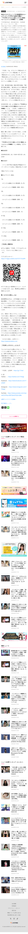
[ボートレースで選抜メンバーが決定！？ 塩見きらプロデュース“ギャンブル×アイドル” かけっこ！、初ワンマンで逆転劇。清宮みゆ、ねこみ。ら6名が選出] (5, 620)
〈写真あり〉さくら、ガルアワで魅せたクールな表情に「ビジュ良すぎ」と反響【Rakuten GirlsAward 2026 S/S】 (18, 808)
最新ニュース (5, 646)
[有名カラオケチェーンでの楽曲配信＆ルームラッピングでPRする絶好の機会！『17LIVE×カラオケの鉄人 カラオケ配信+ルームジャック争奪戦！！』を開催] (14, 58)
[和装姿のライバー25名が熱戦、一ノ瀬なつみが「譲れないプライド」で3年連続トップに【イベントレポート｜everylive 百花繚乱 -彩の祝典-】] (5, 514)
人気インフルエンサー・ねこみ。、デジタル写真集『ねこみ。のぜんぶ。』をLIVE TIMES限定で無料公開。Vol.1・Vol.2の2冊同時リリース (18, 476)
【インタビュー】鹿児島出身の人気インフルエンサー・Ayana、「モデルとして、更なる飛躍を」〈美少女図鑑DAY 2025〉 (19, 784)
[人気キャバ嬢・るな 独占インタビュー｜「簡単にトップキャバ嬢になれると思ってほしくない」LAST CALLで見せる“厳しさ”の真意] (5, 834)
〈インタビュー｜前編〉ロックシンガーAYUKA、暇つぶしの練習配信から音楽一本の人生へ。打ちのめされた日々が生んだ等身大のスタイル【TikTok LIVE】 (19, 461)
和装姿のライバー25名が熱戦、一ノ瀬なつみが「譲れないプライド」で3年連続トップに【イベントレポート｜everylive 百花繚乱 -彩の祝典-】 (18, 516)
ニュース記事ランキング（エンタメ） (12, 762)
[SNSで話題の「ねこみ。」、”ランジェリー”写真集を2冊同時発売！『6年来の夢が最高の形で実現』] (5, 796)
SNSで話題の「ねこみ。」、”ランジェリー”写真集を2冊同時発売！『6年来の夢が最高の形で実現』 (19, 796)
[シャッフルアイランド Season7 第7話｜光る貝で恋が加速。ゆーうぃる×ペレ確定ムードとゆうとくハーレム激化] (5, 820)
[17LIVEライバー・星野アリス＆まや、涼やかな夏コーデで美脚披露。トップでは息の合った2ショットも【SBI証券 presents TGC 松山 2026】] (5, 737)
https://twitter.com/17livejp (16, 377)
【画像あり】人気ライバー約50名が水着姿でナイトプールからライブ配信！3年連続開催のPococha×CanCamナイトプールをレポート (19, 608)
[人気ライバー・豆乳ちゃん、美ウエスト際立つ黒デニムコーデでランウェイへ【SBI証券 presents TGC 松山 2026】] (5, 750)
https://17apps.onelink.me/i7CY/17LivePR (13, 258)
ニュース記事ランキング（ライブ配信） (13, 437)
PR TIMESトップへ (6, 403)
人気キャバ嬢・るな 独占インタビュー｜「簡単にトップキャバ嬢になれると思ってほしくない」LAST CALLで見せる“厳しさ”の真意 (19, 835)
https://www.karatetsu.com (9, 341)
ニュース (3, 11)
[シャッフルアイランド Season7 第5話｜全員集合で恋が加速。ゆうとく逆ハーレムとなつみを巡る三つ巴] (5, 890)
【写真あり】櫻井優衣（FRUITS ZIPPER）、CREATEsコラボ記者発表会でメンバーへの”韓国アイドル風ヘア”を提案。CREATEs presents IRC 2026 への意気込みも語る (19, 850)
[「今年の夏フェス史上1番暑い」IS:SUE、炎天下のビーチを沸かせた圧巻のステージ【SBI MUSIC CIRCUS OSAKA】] (5, 769)
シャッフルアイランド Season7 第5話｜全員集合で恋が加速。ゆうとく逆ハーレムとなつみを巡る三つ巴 (18, 890)
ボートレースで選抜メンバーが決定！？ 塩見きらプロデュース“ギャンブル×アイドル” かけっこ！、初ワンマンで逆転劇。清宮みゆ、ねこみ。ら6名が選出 (19, 622)
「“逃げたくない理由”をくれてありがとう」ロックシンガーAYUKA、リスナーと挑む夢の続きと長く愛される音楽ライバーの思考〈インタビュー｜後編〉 (19, 446)
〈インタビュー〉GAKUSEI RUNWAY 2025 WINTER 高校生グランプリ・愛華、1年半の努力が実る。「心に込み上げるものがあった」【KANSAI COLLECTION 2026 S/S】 (18, 866)
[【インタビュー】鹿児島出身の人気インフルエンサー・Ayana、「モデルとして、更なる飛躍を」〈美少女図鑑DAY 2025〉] (5, 782)
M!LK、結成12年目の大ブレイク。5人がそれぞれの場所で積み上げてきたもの (18, 879)
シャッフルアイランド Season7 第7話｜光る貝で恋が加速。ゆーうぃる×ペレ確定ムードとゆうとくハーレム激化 (18, 821)
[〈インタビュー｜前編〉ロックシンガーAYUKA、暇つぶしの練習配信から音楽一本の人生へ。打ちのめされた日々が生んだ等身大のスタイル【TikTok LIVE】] (5, 459)
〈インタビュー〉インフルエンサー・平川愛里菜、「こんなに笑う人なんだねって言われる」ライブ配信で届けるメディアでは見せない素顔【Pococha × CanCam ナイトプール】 (18, 682)
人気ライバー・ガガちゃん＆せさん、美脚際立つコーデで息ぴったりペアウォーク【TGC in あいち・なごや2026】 (18, 579)
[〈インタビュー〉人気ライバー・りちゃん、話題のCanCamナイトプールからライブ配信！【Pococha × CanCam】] (5, 710)
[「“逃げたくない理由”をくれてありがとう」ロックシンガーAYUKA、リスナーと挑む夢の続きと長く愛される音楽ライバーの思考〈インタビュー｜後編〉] (5, 444)
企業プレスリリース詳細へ (8, 399)
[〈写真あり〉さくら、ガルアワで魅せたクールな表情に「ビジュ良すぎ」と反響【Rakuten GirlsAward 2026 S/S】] (5, 807)
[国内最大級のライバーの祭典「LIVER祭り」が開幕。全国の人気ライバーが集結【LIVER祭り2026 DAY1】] (5, 653)
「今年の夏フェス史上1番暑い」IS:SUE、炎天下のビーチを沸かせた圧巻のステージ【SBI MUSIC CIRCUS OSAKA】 (18, 770)
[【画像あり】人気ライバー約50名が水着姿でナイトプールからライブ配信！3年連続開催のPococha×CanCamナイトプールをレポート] (5, 606)
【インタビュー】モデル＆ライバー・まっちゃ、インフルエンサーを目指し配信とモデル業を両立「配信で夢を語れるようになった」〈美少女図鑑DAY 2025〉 (18, 531)
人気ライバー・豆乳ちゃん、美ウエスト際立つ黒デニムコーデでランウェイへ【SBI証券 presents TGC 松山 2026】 (18, 751)
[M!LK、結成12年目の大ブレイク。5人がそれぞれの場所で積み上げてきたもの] (5, 880)
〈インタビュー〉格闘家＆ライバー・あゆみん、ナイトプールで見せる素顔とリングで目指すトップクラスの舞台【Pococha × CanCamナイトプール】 (18, 698)
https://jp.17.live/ (18, 370)
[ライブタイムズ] (7, 2)
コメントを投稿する (14, 416)
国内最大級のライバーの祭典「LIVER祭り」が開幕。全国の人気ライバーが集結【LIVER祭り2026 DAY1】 (18, 653)
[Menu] (25, 2)
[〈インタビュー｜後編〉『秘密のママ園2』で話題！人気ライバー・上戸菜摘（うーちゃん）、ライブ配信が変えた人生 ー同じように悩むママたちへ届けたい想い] (5, 592)
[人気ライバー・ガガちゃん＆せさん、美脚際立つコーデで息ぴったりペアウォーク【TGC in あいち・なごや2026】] (5, 578)
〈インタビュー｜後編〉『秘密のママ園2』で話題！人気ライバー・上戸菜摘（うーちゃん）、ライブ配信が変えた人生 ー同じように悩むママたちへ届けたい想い (19, 594)
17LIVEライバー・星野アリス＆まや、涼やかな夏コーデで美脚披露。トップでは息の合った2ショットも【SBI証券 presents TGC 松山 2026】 (19, 738)
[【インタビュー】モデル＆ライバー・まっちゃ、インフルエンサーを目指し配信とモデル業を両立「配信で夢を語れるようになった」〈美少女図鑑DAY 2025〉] (5, 529)
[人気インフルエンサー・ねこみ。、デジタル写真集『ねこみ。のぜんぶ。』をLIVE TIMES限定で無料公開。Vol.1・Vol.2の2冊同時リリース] (5, 473)
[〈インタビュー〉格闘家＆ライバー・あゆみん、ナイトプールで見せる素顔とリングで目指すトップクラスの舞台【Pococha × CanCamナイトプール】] (5, 696)
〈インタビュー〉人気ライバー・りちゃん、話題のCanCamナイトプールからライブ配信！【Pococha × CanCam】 (19, 712)
